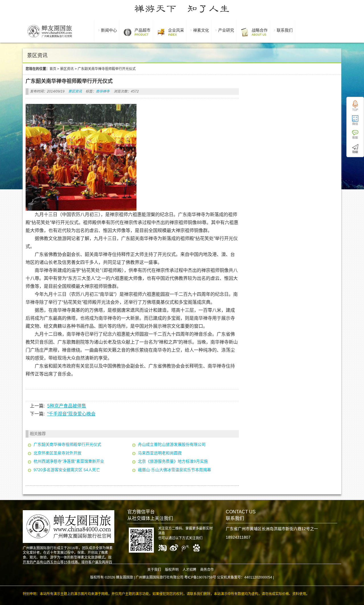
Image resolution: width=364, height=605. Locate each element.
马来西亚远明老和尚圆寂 (160, 453)
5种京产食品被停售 (66, 405)
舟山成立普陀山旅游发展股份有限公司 (172, 444)
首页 (52, 69)
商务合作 (207, 570)
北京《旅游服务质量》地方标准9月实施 (173, 461)
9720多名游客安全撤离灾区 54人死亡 (67, 469)
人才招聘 (189, 570)
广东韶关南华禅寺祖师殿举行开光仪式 (67, 444)
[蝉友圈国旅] (50, 38)
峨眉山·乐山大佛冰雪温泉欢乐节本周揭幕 (174, 469)
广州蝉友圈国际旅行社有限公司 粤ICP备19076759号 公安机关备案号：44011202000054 (204, 577)
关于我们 (154, 570)
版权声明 (172, 570)
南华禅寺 (102, 91)
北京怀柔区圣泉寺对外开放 (57, 453)
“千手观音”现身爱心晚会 (71, 413)
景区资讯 (67, 69)
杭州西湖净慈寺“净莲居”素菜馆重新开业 (69, 461)
